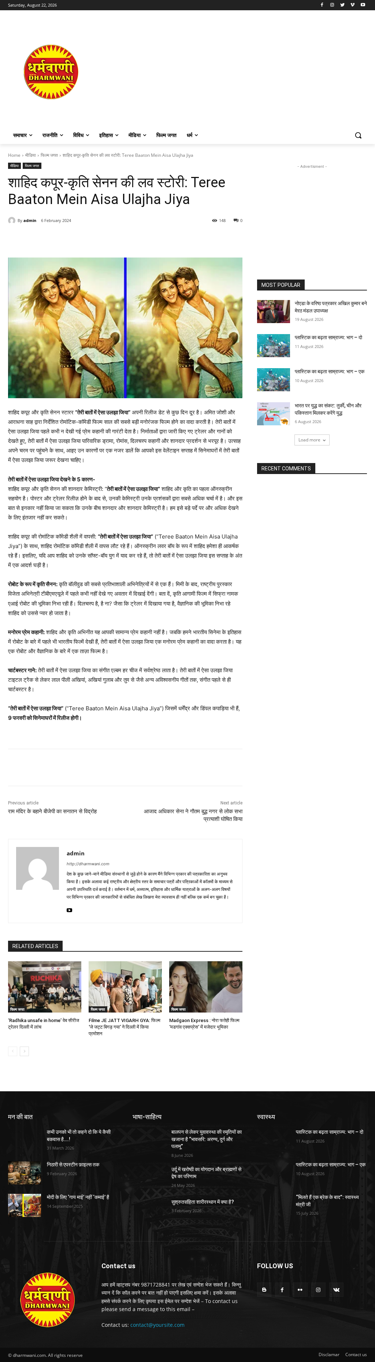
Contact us (356, 1354)
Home (14, 155)
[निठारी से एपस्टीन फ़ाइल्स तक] (24, 1172)
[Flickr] (300, 1290)
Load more (309, 440)
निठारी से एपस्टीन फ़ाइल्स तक (73, 1164)
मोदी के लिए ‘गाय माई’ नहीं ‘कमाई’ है (78, 1197)
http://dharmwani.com (88, 863)
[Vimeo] (352, 5)
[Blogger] (264, 1290)
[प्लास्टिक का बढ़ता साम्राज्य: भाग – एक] (273, 379)
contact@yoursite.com (157, 1324)
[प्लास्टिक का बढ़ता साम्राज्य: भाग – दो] (273, 345)
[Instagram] (332, 5)
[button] (358, 135)
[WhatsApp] (109, 239)
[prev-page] (12, 1051)
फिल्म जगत (49, 155)
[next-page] (24, 1051)
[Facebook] (322, 5)
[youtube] (69, 908)
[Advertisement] (230, 72)
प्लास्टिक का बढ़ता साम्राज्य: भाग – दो (328, 337)
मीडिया (30, 155)
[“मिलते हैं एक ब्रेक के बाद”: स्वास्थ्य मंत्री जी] (273, 1205)
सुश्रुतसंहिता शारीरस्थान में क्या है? (202, 1202)
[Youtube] (363, 5)
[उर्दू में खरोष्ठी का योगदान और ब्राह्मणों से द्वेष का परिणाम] (149, 1177)
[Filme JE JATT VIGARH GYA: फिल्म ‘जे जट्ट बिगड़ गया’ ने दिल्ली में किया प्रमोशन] (125, 987)
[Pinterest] (92, 239)
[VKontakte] (336, 1290)
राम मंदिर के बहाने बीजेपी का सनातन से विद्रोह (52, 811)
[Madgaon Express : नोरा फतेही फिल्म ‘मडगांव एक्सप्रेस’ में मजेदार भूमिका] (205, 987)
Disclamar (329, 1354)
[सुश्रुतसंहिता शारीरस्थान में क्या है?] (149, 1210)
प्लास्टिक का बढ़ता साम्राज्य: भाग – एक (329, 371)
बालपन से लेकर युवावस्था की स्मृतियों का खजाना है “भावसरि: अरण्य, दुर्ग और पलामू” (206, 1139)
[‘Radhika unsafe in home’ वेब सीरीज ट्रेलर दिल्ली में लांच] (44, 987)
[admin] (13, 220)
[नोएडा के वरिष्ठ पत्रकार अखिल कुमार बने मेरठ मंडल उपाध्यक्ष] (273, 311)
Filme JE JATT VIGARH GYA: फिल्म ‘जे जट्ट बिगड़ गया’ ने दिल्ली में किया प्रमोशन (124, 1027)
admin (29, 220)
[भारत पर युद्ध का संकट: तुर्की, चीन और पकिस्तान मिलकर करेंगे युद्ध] (273, 413)
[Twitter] (342, 5)
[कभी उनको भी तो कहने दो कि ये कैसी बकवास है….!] (24, 1140)
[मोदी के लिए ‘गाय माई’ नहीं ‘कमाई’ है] (24, 1205)
